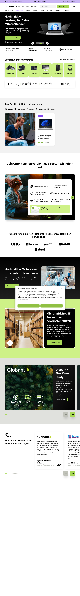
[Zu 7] (13, 473)
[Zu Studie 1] (6, 414)
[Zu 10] (16, 473)
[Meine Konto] (74, 6)
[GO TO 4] (40, 43)
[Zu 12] (18, 473)
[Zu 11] (17, 473)
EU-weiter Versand (41, 1)
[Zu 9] (15, 473)
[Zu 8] (14, 473)
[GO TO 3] (39, 43)
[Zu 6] (12, 473)
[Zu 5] (11, 473)
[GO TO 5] (42, 43)
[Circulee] (9, 6)
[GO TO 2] (50, 217)
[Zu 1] (6, 473)
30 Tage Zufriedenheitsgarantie (14, 1)
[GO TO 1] (49, 217)
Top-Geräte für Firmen (70, 1)
